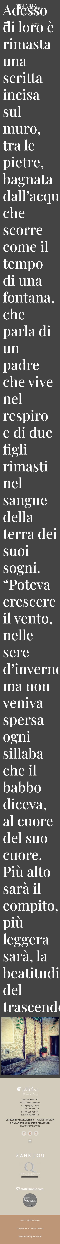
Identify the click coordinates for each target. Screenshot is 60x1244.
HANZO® (37, 1236)
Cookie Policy (23, 1228)
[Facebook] (30, 1133)
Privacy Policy (37, 1228)
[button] (7, 23)
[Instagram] (36, 1133)
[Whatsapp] (23, 1133)
